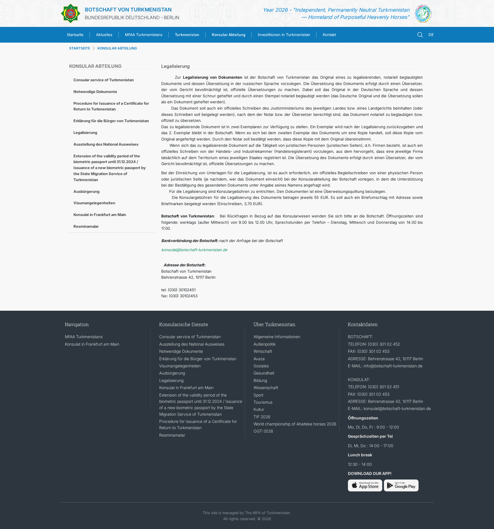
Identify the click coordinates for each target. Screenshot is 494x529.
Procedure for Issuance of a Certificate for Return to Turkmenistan (111, 106)
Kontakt (329, 34)
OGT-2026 (263, 431)
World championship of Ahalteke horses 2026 (295, 423)
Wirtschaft (263, 351)
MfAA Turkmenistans (143, 34)
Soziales (261, 365)
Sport (258, 395)
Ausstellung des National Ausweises (105, 144)
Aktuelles (104, 34)
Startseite (75, 34)
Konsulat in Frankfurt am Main (99, 214)
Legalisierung (85, 132)
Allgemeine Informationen (277, 336)
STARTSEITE (79, 48)
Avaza (259, 358)
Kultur (259, 409)
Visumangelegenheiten (94, 203)
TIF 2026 (262, 416)
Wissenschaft (266, 387)
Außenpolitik (265, 344)
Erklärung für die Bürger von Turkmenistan (111, 120)
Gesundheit (264, 373)
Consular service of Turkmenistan (103, 80)
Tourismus (263, 402)
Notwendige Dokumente (95, 91)
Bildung (260, 380)
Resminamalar (86, 226)
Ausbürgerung (86, 191)
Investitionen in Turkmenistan (284, 34)
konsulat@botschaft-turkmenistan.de (194, 249)
